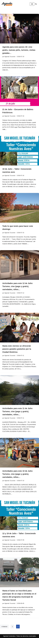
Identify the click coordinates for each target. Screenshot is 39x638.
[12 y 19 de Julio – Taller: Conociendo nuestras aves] (19, 515)
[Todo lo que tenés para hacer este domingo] (19, 208)
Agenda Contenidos (9, 636)
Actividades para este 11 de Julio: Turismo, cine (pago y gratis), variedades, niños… (17, 411)
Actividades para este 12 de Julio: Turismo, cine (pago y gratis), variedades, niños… (17, 286)
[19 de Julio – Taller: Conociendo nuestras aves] (19, 150)
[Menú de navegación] (32, 4)
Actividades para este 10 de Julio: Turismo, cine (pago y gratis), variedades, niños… (17, 474)
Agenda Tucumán (10, 56)
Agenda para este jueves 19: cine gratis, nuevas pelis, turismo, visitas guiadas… (18, 50)
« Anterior (4, 626)
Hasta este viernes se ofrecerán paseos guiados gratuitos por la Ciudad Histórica (16, 349)
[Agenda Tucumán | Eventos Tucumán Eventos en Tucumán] (7, 4)
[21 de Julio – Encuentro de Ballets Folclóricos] (19, 91)
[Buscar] (36, 4)
